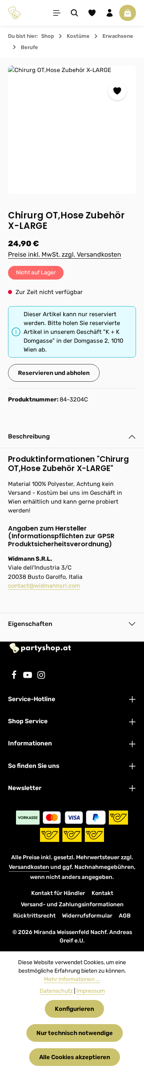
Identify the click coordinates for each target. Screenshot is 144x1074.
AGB (125, 915)
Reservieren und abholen (54, 373)
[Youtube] (28, 677)
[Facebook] (15, 677)
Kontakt (102, 893)
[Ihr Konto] (110, 13)
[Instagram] (41, 677)
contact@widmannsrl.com (44, 585)
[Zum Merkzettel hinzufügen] (117, 91)
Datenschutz (56, 991)
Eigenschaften (30, 624)
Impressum (90, 991)
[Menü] (57, 13)
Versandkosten (29, 867)
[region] (72, 130)
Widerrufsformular (87, 915)
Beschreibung (29, 436)
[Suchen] (74, 13)
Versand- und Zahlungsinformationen (72, 904)
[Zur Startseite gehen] (14, 12)
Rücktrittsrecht (34, 915)
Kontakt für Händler (58, 893)
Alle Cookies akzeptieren (74, 1057)
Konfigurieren (74, 1008)
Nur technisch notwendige (74, 1033)
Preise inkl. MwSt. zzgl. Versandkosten (64, 254)
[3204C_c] (72, 130)
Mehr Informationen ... (72, 979)
